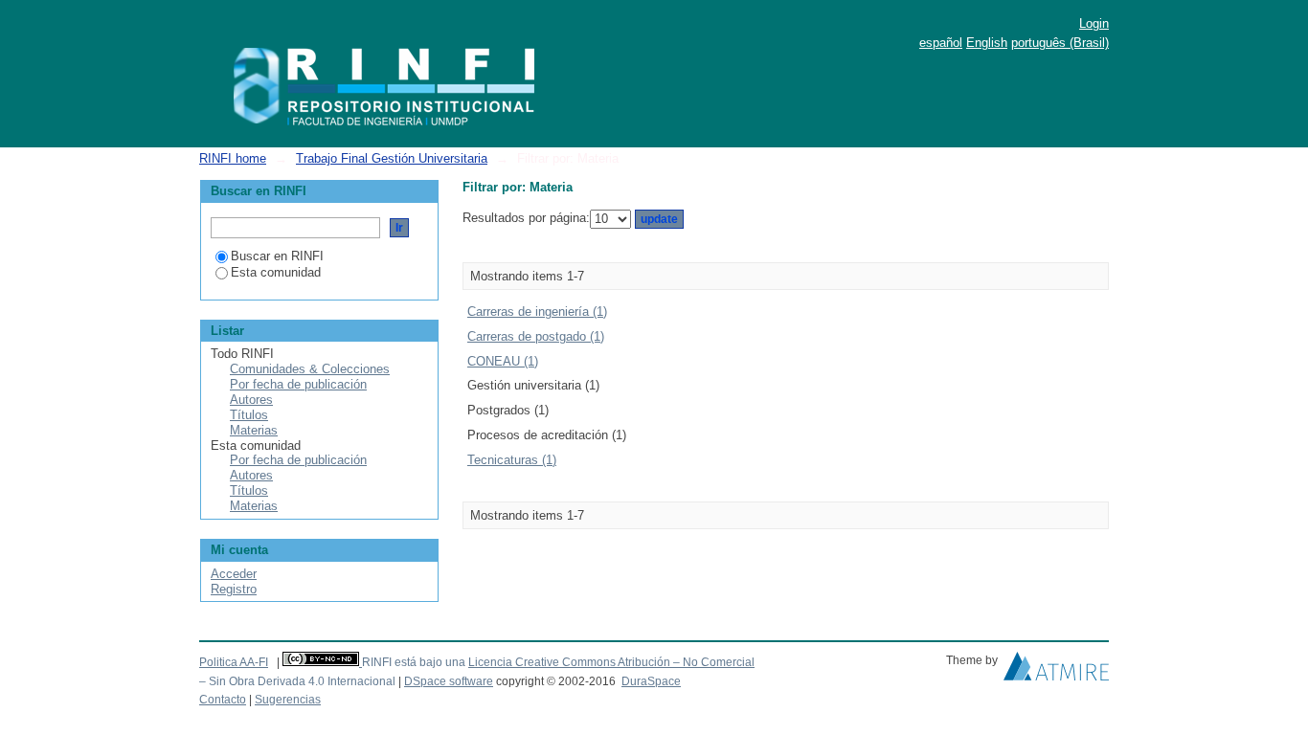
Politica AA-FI (233, 662)
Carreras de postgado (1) (535, 336)
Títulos (249, 415)
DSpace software (448, 681)
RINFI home (232, 158)
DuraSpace (651, 681)
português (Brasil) (1060, 42)
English (986, 42)
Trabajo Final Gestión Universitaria (391, 158)
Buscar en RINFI (277, 256)
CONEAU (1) (502, 361)
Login (1094, 23)
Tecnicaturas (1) (511, 460)
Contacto (222, 699)
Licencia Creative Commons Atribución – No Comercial (611, 662)
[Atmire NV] (1056, 671)
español (940, 42)
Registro (234, 589)
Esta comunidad (276, 272)
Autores (251, 399)
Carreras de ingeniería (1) (537, 311)
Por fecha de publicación (298, 384)
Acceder (234, 574)
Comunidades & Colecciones (310, 369)
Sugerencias (288, 699)
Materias (254, 430)
